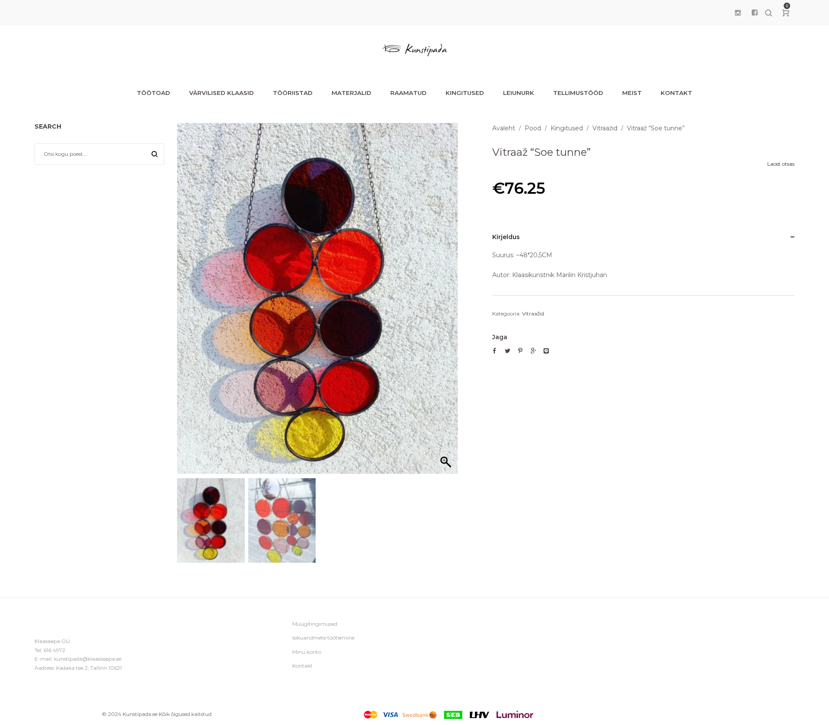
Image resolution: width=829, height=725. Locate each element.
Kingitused (567, 128)
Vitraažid (604, 128)
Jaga (499, 337)
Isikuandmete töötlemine (323, 637)
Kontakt (302, 665)
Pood (533, 128)
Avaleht (503, 128)
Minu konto (306, 652)
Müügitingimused (314, 624)
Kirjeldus (506, 237)
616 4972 (54, 650)
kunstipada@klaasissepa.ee (87, 659)
